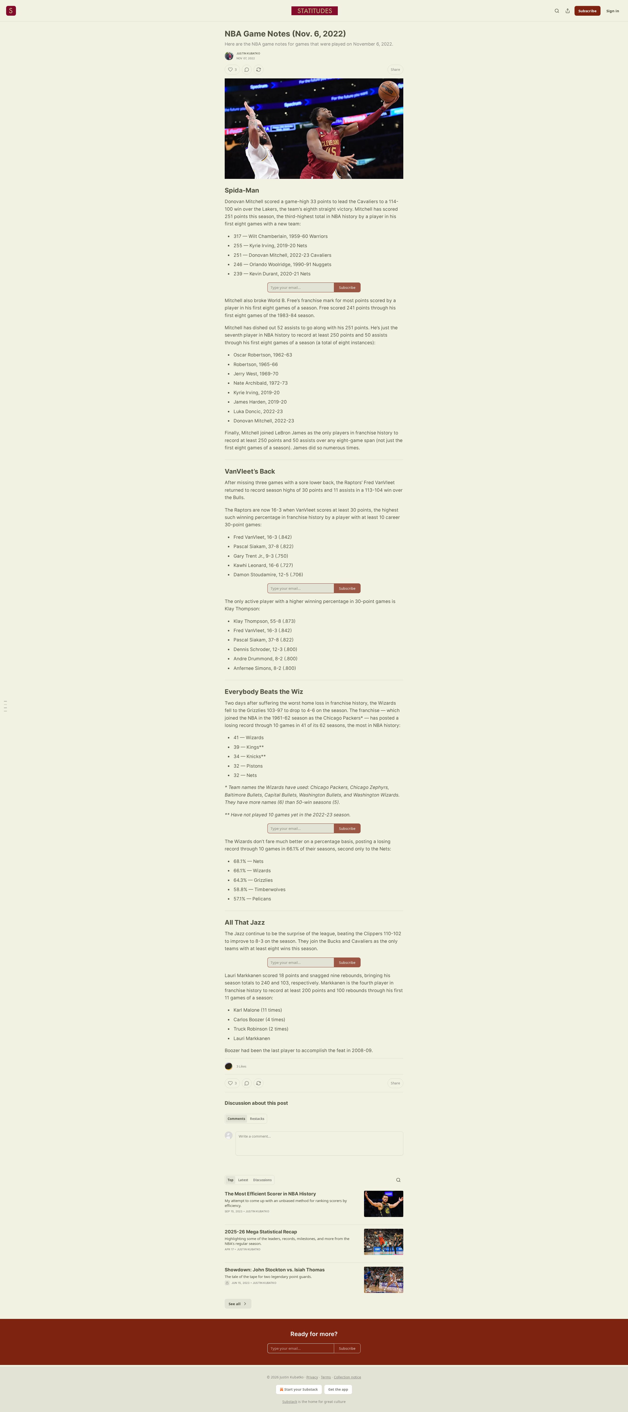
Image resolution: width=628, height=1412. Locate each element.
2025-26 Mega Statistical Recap (261, 1232)
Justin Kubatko (248, 53)
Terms (326, 1377)
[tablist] (246, 1119)
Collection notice (347, 1377)
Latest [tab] (243, 1180)
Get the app (338, 1389)
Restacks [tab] (257, 1119)
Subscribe (587, 10)
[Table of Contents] (5, 706)
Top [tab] (230, 1180)
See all (235, 1303)
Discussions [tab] (262, 1180)
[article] (314, 1206)
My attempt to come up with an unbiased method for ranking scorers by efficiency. (286, 1203)
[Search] (557, 11)
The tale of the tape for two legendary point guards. (268, 1276)
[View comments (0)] (247, 69)
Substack (289, 1401)
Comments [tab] (236, 1119)
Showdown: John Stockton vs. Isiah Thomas (275, 1270)
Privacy (312, 1377)
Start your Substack (301, 1389)
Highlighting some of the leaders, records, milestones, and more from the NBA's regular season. (287, 1241)
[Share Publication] (568, 11)
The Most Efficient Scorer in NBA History (270, 1194)
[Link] (218, 190)
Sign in (612, 10)
